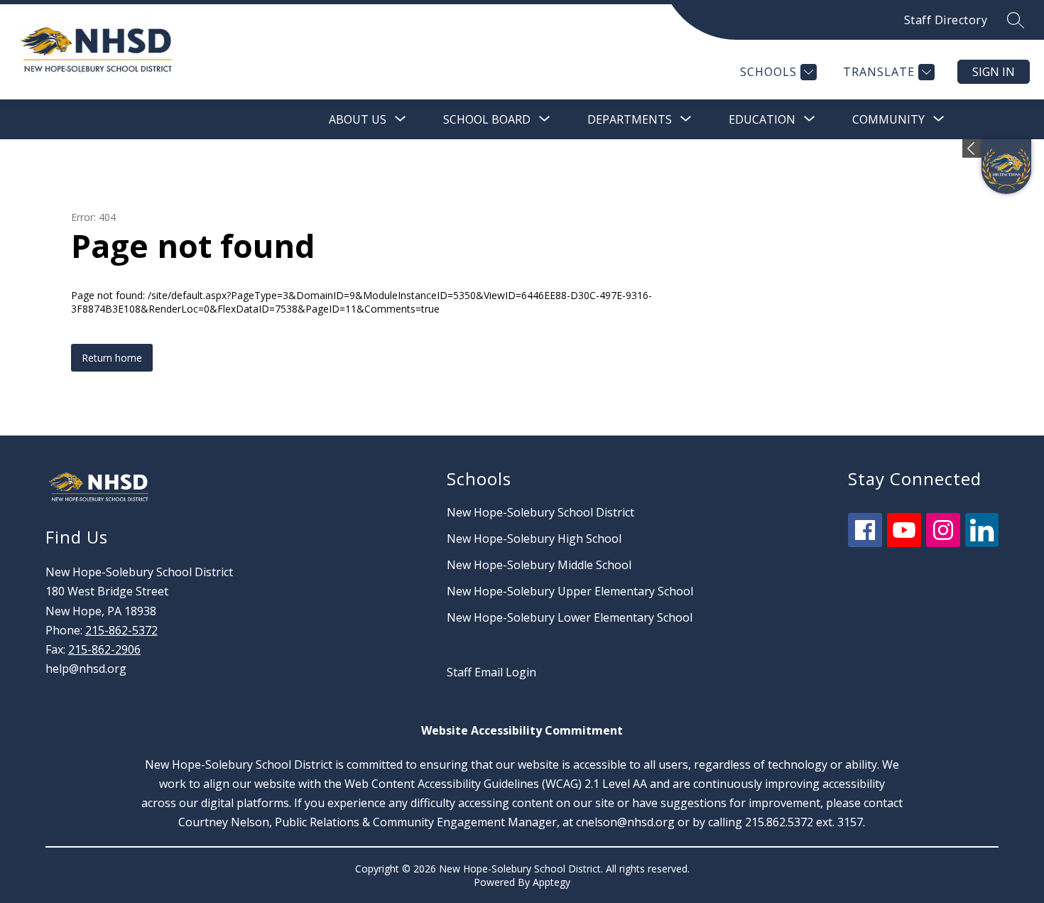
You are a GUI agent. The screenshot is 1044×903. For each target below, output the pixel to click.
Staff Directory (946, 20)
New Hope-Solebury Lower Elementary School (569, 617)
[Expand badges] (972, 148)
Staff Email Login (491, 672)
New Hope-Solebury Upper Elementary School (570, 591)
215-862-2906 (104, 649)
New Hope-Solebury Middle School (539, 565)
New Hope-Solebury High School (534, 538)
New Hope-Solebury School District (540, 512)
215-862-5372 (121, 630)
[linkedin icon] (982, 543)
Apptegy (551, 882)
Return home (112, 357)
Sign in (993, 72)
